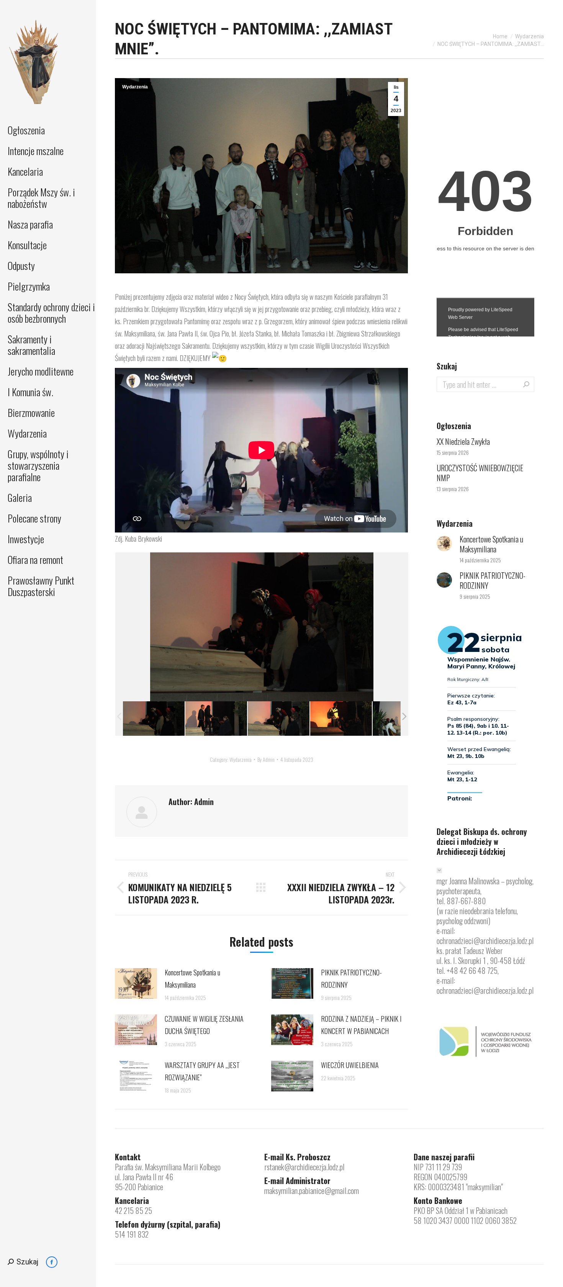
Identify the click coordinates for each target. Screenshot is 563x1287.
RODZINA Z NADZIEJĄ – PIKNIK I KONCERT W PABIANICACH (361, 1025)
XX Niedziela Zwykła (463, 441)
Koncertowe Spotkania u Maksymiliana (192, 978)
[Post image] (136, 983)
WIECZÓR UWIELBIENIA (350, 1065)
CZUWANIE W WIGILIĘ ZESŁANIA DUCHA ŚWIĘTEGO (204, 1025)
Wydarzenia (135, 87)
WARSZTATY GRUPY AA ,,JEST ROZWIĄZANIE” (202, 1071)
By (266, 759)
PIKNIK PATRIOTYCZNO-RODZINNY (351, 978)
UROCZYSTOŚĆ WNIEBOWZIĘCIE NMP (480, 473)
